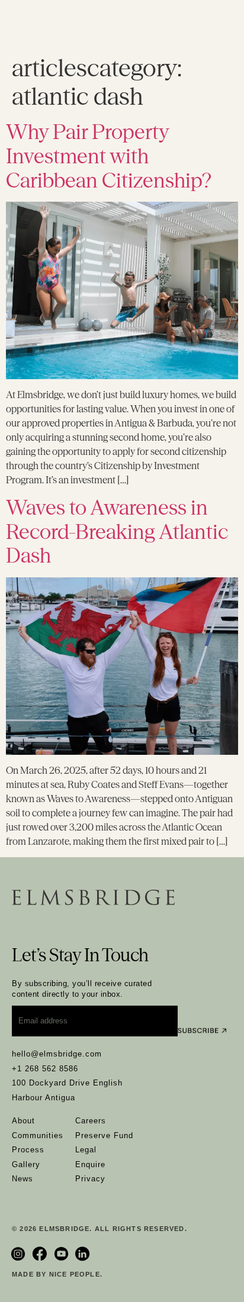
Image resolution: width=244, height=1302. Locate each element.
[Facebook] (41, 1253)
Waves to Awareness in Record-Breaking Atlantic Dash (117, 531)
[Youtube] (62, 1253)
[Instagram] (19, 1253)
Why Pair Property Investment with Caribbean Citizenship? (108, 156)
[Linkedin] (84, 1253)
